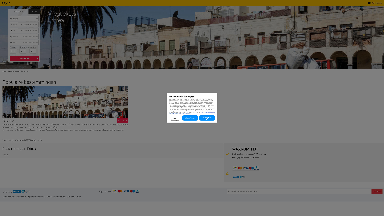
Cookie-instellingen (175, 119)
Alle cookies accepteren (207, 118)
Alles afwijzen (190, 118)
